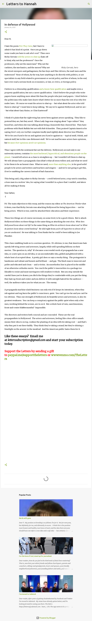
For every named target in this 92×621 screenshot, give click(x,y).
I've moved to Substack (27, 594)
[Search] (39, 4)
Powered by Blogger (47, 618)
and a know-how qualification (52, 89)
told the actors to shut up (29, 57)
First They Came (25, 46)
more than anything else (60, 164)
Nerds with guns (25, 518)
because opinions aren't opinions (27, 143)
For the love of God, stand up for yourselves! (35, 556)
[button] (5, 31)
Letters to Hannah (21, 4)
